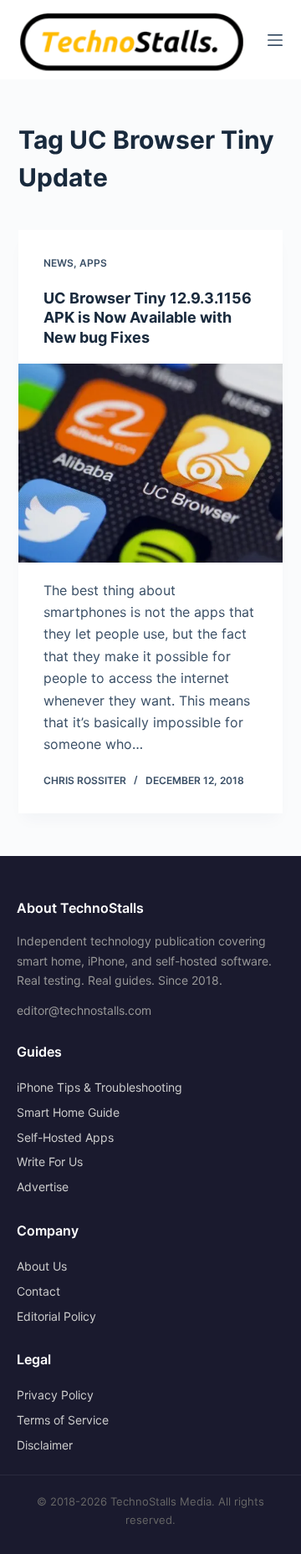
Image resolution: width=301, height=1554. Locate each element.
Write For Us (50, 1161)
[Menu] (275, 40)
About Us (42, 1266)
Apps (93, 263)
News (58, 263)
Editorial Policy (56, 1316)
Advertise (43, 1187)
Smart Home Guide (68, 1112)
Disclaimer (45, 1445)
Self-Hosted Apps (65, 1137)
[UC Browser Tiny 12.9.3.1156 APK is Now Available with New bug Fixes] (150, 463)
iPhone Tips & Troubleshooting (99, 1087)
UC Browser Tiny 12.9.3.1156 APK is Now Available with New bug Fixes (147, 317)
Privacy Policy (55, 1395)
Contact (38, 1291)
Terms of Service (63, 1420)
